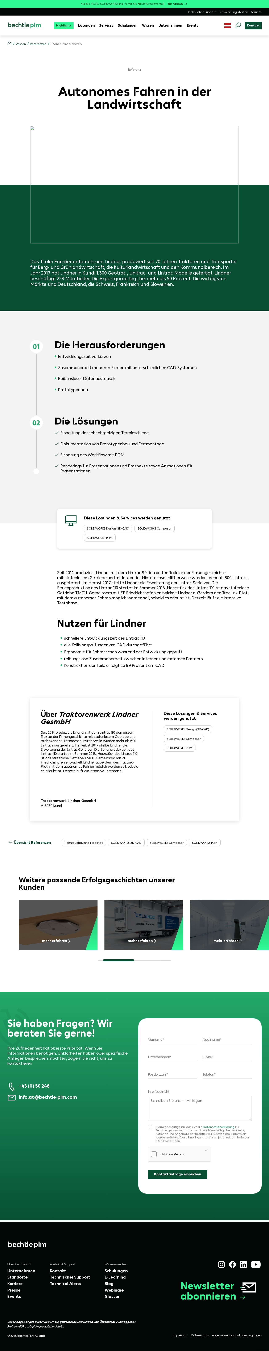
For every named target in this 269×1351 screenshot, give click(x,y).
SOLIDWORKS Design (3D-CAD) (108, 528)
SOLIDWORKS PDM (99, 538)
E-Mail (207, 1057)
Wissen (21, 44)
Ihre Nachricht (159, 1091)
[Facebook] (232, 1264)
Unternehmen (159, 1057)
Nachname (211, 1039)
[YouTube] (256, 1264)
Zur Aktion (175, 4)
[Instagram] (221, 1264)
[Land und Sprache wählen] (227, 25)
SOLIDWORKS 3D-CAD (126, 843)
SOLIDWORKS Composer (154, 528)
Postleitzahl (157, 1074)
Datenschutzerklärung (218, 1127)
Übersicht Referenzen (32, 842)
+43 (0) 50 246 (34, 1086)
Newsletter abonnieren (208, 1291)
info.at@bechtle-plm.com (48, 1097)
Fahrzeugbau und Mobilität (84, 843)
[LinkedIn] (243, 1264)
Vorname (155, 1039)
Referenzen (38, 44)
